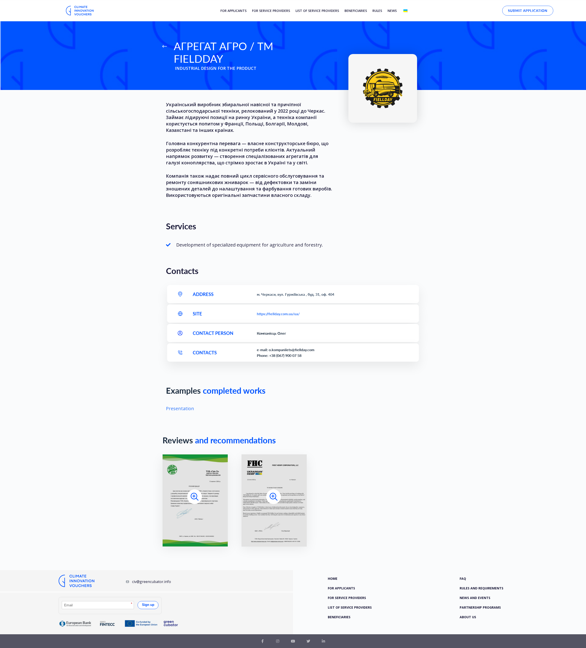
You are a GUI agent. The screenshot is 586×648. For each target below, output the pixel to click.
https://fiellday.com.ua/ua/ (278, 314)
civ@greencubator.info (151, 581)
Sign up (148, 605)
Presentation (180, 408)
